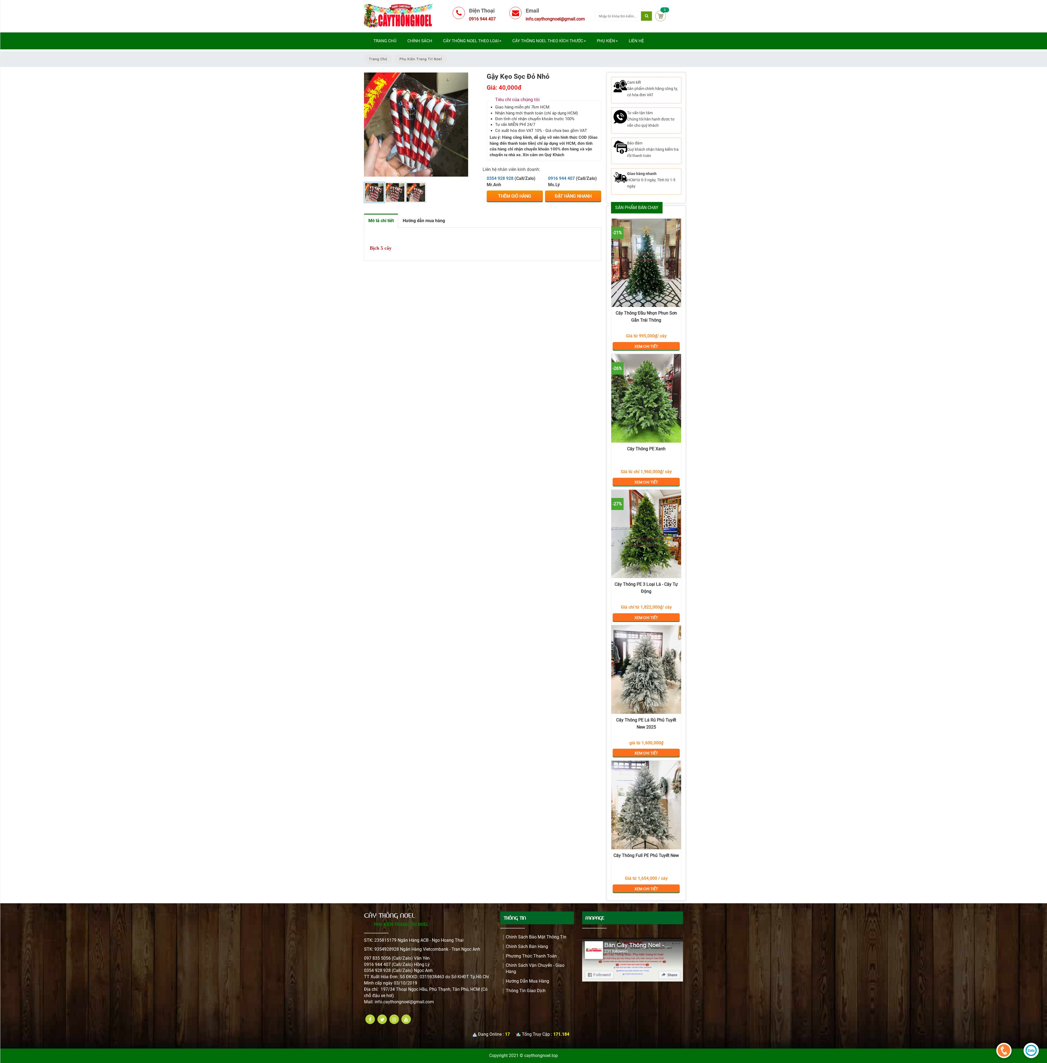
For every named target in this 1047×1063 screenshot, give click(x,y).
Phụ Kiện (606, 40)
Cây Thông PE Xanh (646, 448)
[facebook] (370, 1019)
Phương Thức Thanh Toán (531, 956)
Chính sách (419, 40)
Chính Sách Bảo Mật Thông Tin (536, 937)
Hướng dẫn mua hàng (424, 220)
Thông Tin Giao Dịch (526, 990)
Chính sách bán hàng (527, 946)
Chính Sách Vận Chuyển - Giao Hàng (535, 968)
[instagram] (394, 1019)
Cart (660, 16)
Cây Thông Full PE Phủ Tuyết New (646, 855)
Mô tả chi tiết (381, 220)
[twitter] (382, 1019)
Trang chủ (385, 40)
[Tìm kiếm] (646, 16)
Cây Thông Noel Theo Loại (471, 40)
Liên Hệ (636, 40)
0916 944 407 (561, 178)
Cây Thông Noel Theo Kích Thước (547, 40)
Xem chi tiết (646, 262)
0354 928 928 (500, 178)
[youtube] (406, 1019)
